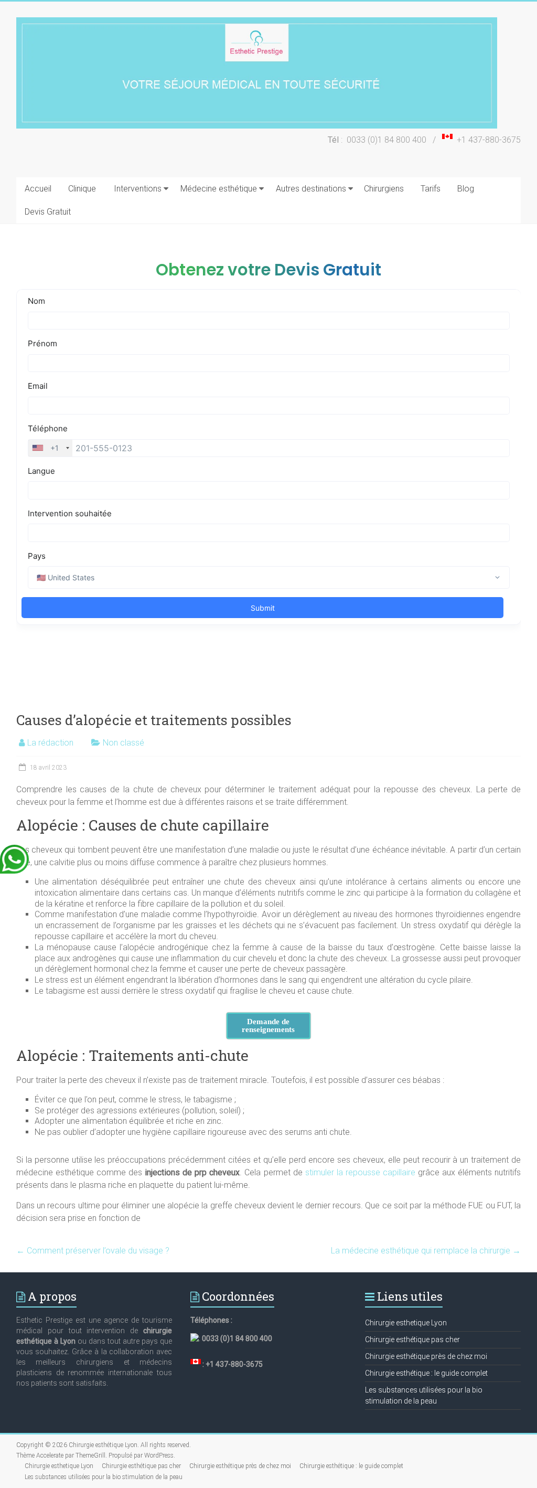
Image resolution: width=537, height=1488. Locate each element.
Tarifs (431, 189)
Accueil (38, 189)
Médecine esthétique (218, 189)
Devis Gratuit (48, 212)
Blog (465, 189)
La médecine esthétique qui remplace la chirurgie (426, 1251)
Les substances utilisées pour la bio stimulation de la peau (103, 1477)
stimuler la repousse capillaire (360, 1172)
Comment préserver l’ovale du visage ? (92, 1251)
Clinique (82, 189)
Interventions (138, 189)
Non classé (123, 743)
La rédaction (50, 743)
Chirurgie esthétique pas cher (412, 1339)
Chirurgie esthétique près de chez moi (426, 1356)
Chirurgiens (384, 189)
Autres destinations (311, 189)
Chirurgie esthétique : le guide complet (426, 1373)
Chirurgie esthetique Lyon (406, 1323)
